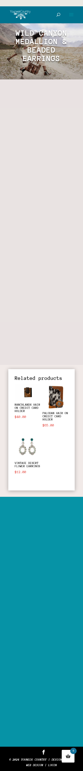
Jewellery (40, 241)
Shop (27, 180)
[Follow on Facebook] (16, 350)
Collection (44, 180)
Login (52, 765)
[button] (63, 97)
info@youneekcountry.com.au (44, 699)
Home (16, 180)
